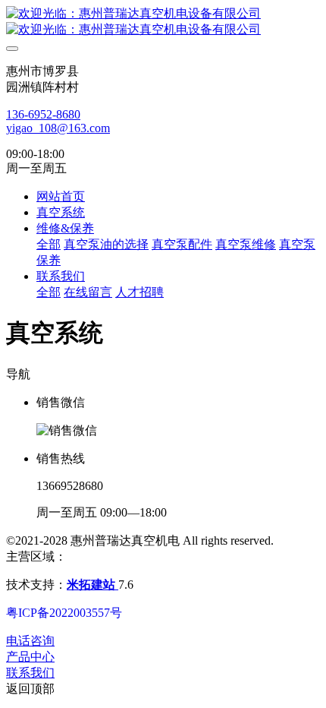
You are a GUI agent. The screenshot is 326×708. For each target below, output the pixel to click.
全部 (48, 244)
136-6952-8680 (43, 114)
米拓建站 (92, 584)
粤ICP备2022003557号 (64, 612)
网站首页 (60, 196)
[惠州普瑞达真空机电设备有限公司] (163, 22)
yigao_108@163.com (58, 128)
